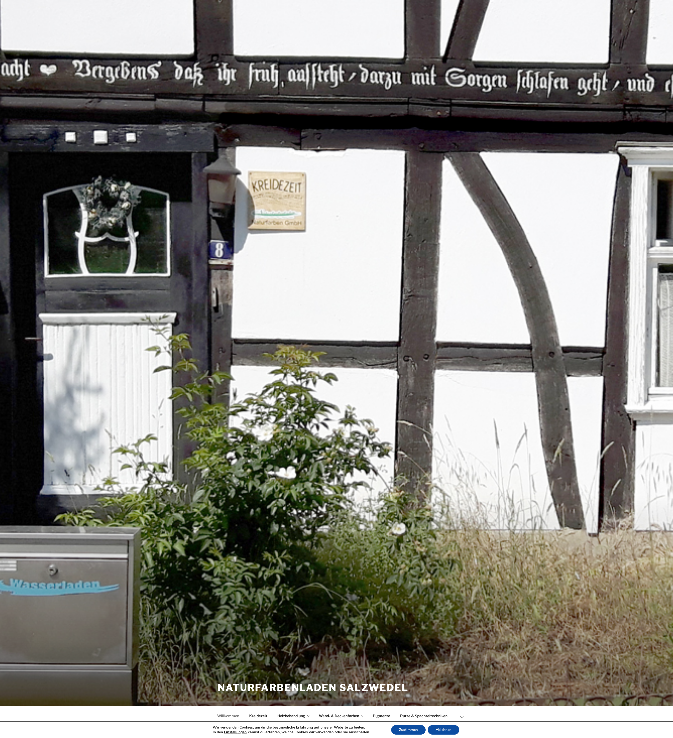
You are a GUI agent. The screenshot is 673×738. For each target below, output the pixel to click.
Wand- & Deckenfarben (339, 716)
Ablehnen (443, 729)
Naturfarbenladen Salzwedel (313, 687)
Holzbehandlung (291, 716)
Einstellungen (235, 732)
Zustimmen (408, 729)
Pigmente (381, 716)
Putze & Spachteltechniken (423, 716)
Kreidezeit (258, 716)
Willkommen (228, 716)
